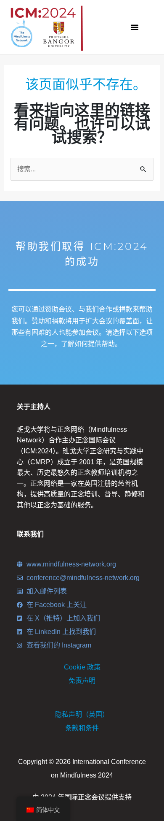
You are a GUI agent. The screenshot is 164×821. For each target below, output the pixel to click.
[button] (134, 27)
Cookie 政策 (82, 667)
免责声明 (82, 680)
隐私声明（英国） (82, 714)
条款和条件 (82, 728)
